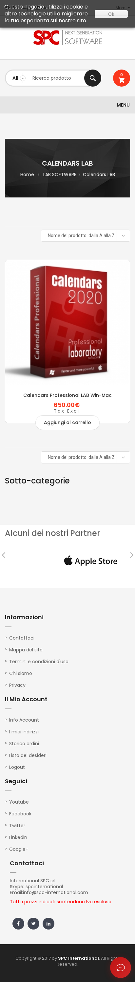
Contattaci (21, 638)
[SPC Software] (67, 37)
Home (27, 174)
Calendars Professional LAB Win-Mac (67, 395)
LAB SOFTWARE (59, 174)
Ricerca (92, 78)
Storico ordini (24, 743)
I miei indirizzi (24, 731)
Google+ (19, 849)
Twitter (17, 825)
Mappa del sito (26, 649)
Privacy (17, 685)
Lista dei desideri (28, 755)
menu (123, 105)
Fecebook (20, 813)
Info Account (24, 720)
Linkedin (18, 837)
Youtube (19, 802)
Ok (111, 14)
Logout (17, 767)
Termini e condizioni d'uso (38, 661)
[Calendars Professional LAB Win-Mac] (67, 322)
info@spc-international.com (55, 892)
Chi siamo (20, 673)
